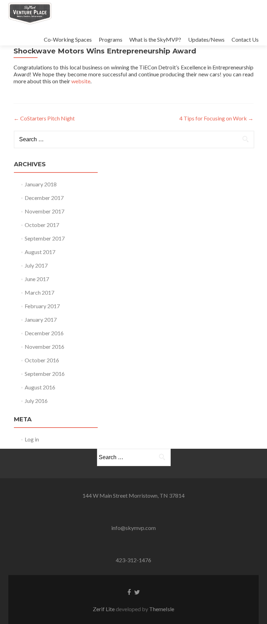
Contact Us (245, 39)
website (80, 81)
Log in (32, 439)
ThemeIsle (161, 609)
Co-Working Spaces (68, 39)
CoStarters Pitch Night (44, 118)
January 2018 (41, 184)
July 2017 (36, 265)
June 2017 (37, 279)
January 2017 (41, 319)
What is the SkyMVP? (155, 39)
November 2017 (44, 211)
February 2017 (42, 306)
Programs (110, 39)
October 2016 (42, 360)
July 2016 (36, 400)
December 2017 (44, 197)
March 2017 (39, 292)
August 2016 (40, 387)
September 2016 (45, 373)
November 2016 (44, 346)
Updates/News (206, 39)
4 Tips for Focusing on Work (216, 118)
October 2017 (42, 224)
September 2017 (45, 238)
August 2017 (40, 251)
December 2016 (44, 333)
